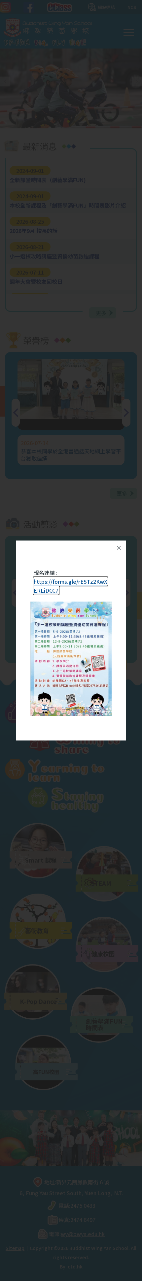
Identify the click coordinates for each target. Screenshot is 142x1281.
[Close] (119, 548)
